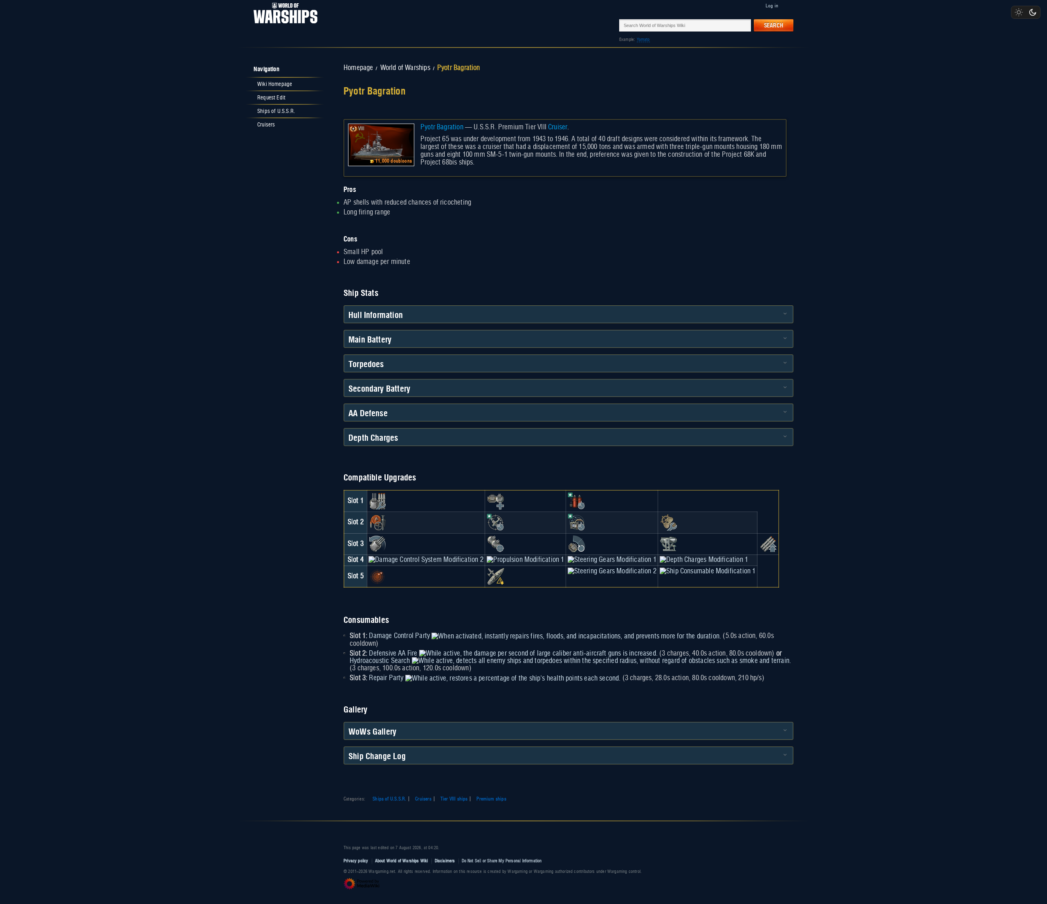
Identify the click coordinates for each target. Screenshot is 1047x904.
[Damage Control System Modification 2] (425, 560)
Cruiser (557, 127)
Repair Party (386, 678)
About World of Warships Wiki (401, 861)
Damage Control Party (399, 636)
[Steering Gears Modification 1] (612, 560)
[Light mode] (1019, 12)
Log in (772, 5)
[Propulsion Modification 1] (525, 560)
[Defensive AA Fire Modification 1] (496, 522)
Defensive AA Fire (393, 653)
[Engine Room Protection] (669, 522)
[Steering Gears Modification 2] (612, 571)
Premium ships (491, 798)
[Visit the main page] (283, 25)
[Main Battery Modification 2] (377, 544)
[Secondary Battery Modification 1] (496, 544)
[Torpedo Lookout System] (377, 576)
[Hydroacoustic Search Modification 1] (577, 522)
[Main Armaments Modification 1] (377, 501)
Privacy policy (356, 861)
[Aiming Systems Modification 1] (669, 544)
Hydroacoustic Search (380, 661)
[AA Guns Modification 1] (577, 544)
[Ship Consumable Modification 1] (707, 571)
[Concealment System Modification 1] (496, 576)
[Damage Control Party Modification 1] (577, 501)
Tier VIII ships (454, 798)
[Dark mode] (1033, 12)
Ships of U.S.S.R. (389, 798)
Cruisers (423, 798)
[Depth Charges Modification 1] (704, 560)
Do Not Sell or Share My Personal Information (502, 861)
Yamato (643, 39)
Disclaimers (445, 861)
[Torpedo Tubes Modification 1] (768, 544)
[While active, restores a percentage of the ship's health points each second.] (513, 678)
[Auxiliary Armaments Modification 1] (496, 501)
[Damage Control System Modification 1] (377, 522)
